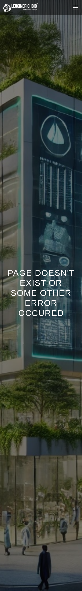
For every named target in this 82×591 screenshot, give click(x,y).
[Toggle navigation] (75, 7)
